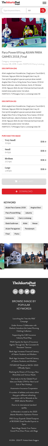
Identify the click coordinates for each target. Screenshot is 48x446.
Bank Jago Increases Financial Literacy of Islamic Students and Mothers (24, 353)
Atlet (25, 223)
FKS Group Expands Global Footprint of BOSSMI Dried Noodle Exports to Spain (24, 421)
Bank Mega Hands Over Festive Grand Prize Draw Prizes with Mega (24, 429)
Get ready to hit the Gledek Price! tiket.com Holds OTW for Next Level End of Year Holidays (24, 382)
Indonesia (10, 218)
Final (8, 234)
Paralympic (30, 228)
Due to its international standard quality (24, 406)
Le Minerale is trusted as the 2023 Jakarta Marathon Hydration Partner (24, 413)
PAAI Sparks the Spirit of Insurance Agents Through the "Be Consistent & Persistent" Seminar (24, 345)
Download (25, 191)
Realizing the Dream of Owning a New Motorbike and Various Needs (24, 373)
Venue (34, 223)
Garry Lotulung (25, 218)
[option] (24, 255)
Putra (17, 234)
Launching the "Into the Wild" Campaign (24, 320)
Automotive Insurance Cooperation (24, 389)
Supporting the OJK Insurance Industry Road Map (24, 336)
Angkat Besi (36, 207)
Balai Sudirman (12, 223)
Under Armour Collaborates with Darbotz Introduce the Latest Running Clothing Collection (24, 328)
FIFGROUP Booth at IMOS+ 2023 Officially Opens (24, 366)
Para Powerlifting (13, 213)
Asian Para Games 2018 (16, 207)
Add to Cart (25, 181)
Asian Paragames (13, 228)
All (29, 10)
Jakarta (28, 213)
